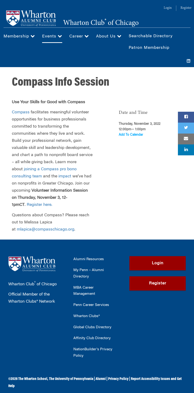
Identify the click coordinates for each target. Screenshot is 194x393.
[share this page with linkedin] (186, 149)
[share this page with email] (186, 139)
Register (186, 8)
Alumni (101, 379)
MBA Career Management (84, 291)
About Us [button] (106, 36)
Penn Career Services (91, 305)
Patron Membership (149, 48)
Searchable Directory (151, 36)
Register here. (39, 205)
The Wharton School (32, 379)
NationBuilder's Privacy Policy (92, 352)
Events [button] (50, 36)
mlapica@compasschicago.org (45, 229)
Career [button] (76, 36)
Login (168, 8)
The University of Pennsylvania (71, 379)
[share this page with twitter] (186, 128)
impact (64, 176)
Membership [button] (17, 36)
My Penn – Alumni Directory (88, 273)
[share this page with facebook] (186, 117)
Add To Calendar (131, 135)
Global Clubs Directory (92, 327)
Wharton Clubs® (86, 316)
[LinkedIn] (188, 61)
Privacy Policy (118, 379)
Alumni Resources (88, 259)
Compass (21, 112)
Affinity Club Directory (92, 338)
